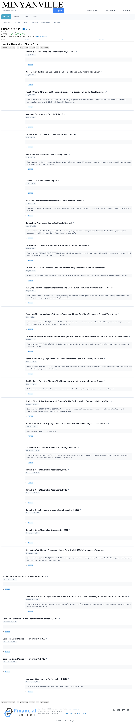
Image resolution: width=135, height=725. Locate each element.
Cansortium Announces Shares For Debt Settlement (50, 223)
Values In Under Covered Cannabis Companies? (48, 154)
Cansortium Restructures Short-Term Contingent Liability (53, 447)
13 (37, 48)
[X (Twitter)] (114, 712)
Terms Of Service (82, 713)
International (45, 23)
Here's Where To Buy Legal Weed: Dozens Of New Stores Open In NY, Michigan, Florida (65, 359)
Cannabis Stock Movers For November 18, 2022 (25, 639)
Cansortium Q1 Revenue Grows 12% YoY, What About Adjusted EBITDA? (59, 245)
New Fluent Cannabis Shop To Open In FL (42, 431)
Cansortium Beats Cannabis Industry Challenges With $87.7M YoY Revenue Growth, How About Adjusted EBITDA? (78, 336)
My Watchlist (110, 11)
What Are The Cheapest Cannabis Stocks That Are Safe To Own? (56, 201)
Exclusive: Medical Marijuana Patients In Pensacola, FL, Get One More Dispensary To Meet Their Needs (72, 314)
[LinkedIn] (124, 712)
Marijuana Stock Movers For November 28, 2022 (25, 576)
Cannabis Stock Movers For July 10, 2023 (45, 180)
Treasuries (57, 23)
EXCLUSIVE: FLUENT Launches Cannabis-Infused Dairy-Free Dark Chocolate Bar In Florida (67, 268)
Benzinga (30, 64)
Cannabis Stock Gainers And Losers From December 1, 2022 (53, 510)
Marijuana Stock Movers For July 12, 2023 (45, 114)
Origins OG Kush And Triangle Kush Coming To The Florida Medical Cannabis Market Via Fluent (69, 401)
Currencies (34, 23)
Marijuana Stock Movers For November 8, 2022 (48, 679)
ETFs (26, 17)
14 (41, 48)
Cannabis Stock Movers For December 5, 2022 (47, 470)
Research (101, 40)
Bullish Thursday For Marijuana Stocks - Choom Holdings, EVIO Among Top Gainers (64, 72)
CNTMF (24, 29)
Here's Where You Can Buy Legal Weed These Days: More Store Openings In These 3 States (67, 423)
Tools (35, 17)
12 (34, 48)
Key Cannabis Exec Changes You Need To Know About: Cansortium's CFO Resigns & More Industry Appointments (77, 596)
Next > (46, 48)
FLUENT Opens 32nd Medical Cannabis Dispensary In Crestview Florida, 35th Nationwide (67, 92)
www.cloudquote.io (74, 709)
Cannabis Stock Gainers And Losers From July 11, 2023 (51, 134)
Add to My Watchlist (41, 37)
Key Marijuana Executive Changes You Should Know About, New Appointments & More (65, 381)
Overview (17, 23)
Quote (27, 40)
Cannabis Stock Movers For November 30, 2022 (48, 530)
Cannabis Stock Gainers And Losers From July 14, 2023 (51, 52)
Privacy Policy (69, 713)
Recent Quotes (92, 11)
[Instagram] (128, 712)
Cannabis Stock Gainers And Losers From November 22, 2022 (31, 619)
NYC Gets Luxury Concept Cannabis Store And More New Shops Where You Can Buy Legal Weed (70, 288)
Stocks (16, 17)
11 (30, 48)
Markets (6, 17)
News (25, 23)
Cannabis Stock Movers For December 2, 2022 (47, 490)
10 (27, 48)
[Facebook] (119, 712)
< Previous (5, 48)
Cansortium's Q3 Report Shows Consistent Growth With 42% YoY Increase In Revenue (65, 550)
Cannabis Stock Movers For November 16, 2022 (25, 659)
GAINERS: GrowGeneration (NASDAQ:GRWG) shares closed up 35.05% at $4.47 (55, 687)
